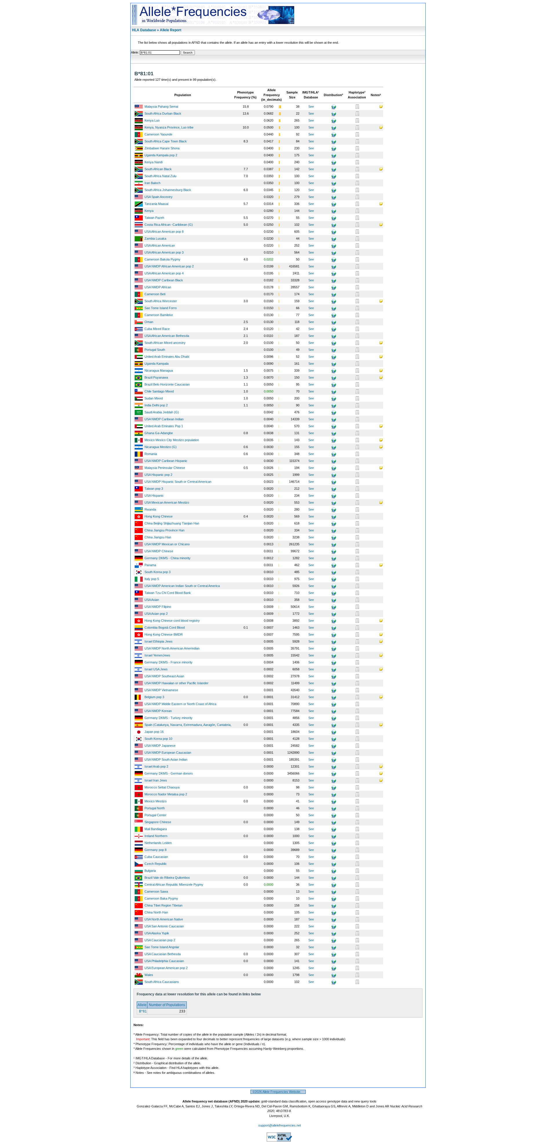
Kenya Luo (152, 120)
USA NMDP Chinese (159, 551)
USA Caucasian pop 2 (160, 940)
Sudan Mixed (154, 398)
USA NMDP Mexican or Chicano (167, 544)
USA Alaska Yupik (157, 933)
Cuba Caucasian (156, 856)
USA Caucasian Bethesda (163, 954)
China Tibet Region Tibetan (163, 905)
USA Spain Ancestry (159, 197)
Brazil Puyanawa (156, 377)
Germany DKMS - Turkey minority (169, 718)
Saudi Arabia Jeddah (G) (162, 412)
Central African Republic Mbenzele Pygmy (174, 884)
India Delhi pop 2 (156, 405)
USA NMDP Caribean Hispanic (166, 461)
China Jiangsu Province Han (164, 530)
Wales (149, 975)
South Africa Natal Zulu (160, 176)
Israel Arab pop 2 (156, 766)
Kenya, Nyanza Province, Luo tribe (169, 127)
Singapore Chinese (158, 822)
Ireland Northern (156, 836)
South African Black (158, 169)
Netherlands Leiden (158, 843)
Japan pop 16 (154, 731)
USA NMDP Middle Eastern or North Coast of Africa (180, 704)
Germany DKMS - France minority (169, 662)
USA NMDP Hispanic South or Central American (178, 481)
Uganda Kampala (157, 363)
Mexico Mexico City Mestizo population (172, 440)
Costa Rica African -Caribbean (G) (169, 224)
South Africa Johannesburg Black (168, 190)
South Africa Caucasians (162, 982)
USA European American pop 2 (166, 968)
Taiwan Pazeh (154, 217)
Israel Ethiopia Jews (159, 641)
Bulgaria (150, 870)
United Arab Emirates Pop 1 (164, 426)
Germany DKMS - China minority (168, 558)
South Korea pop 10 (158, 738)
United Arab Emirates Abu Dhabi (167, 356)
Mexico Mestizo (156, 801)
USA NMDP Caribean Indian (164, 419)
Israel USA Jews (156, 669)
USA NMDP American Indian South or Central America (182, 586)
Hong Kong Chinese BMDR (164, 634)
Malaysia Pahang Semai (161, 106)
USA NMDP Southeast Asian (164, 676)
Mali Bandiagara (156, 829)
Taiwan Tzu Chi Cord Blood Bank (168, 593)
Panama (150, 565)
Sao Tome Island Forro (161, 308)
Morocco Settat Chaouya (162, 787)
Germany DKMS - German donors (169, 773)
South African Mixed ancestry (165, 342)
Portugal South (155, 349)
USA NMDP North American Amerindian (172, 648)
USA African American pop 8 (164, 231)
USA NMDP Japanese (160, 745)
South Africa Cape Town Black (166, 141)
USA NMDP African (158, 287)
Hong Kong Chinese (159, 516)
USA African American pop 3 (164, 252)
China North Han (156, 912)
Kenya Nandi (153, 162)
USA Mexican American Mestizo (167, 502)
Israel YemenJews (157, 655)
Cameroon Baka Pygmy (161, 898)
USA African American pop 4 (164, 273)
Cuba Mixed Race (157, 329)
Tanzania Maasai (156, 204)
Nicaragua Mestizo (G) (161, 447)
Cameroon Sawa (156, 891)
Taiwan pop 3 (154, 488)
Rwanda (150, 509)
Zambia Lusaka (155, 238)
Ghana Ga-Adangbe (159, 433)
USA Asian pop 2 (156, 613)
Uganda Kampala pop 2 (161, 155)
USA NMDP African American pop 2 (169, 266)
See (311, 106)
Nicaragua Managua (159, 370)
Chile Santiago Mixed (159, 391)
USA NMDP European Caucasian (168, 752)
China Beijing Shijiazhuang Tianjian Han (172, 523)
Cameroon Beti (155, 294)
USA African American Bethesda (167, 335)
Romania (151, 454)
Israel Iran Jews (156, 780)
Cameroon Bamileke (159, 315)
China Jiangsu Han (158, 537)
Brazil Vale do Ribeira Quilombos (167, 877)
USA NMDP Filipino (158, 606)
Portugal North (155, 808)
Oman (149, 322)
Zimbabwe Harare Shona (162, 148)
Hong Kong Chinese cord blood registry (172, 620)
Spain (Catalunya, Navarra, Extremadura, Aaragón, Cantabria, (188, 724)
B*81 (142, 1011)
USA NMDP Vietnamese (161, 690)
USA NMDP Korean (158, 711)
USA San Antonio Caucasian (164, 926)
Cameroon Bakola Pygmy (162, 259)
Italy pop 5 (152, 579)
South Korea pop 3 (158, 572)
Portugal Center (156, 815)
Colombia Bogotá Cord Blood (165, 627)
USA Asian (152, 599)
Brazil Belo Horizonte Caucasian (167, 384)
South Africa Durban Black (163, 113)
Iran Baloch (152, 183)
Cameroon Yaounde (158, 134)
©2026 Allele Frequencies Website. (278, 1092)
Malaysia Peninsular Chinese (165, 467)
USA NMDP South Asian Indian (166, 759)
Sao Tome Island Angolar (162, 947)
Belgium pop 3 (154, 697)
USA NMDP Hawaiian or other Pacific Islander (177, 683)
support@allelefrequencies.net (279, 1125)
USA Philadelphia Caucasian (164, 961)
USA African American (160, 245)
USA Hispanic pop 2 (158, 474)
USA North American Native (164, 919)
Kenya (149, 210)
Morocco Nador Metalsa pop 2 (166, 794)
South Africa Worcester (161, 301)
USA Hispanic (154, 495)
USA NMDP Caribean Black (164, 280)
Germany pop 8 (156, 850)
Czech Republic (156, 863)
